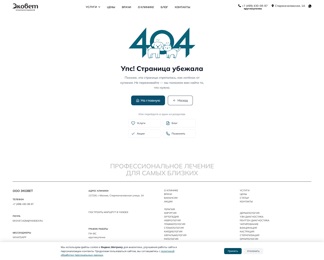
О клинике (146, 7)
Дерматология (250, 213)
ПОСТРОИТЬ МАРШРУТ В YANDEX (108, 212)
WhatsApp (19, 237)
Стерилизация (249, 235)
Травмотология (174, 224)
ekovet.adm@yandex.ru (28, 220)
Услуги (91, 7)
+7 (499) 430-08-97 (254, 5)
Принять (233, 251)
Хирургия (170, 213)
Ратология (171, 238)
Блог (164, 7)
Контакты (182, 7)
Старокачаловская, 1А (289, 5)
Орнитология (249, 238)
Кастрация (247, 231)
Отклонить (253, 251)
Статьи (244, 197)
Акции (168, 201)
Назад (183, 100)
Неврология (172, 220)
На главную (150, 100)
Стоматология (174, 227)
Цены (111, 7)
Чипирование (249, 224)
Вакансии (171, 197)
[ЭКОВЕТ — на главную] (25, 7)
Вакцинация (248, 227)
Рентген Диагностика (254, 220)
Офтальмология (175, 235)
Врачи (126, 7)
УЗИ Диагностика (251, 216)
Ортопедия (171, 216)
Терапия (169, 209)
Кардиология (173, 231)
